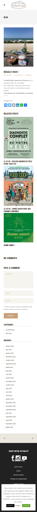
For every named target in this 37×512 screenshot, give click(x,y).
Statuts (18, 471)
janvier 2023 (10, 399)
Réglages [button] (18, 505)
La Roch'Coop (18, 75)
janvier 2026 (10, 346)
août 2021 (9, 420)
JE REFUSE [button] (10, 505)
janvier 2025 (10, 353)
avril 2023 (9, 395)
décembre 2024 (10, 357)
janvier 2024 (10, 378)
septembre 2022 (11, 410)
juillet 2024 (9, 367)
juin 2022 (9, 413)
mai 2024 (9, 374)
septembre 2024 (11, 364)
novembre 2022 (11, 406)
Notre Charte (18, 467)
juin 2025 (9, 350)
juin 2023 (9, 388)
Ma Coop (9, 333)
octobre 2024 (10, 360)
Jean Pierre (8, 75)
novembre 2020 (11, 424)
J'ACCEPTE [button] (26, 505)
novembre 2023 (11, 381)
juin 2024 (9, 371)
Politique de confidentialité (18, 479)
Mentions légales (18, 475)
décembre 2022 (10, 402)
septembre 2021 (11, 417)
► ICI (5, 96)
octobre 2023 (10, 385)
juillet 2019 (9, 427)
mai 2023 (9, 392)
